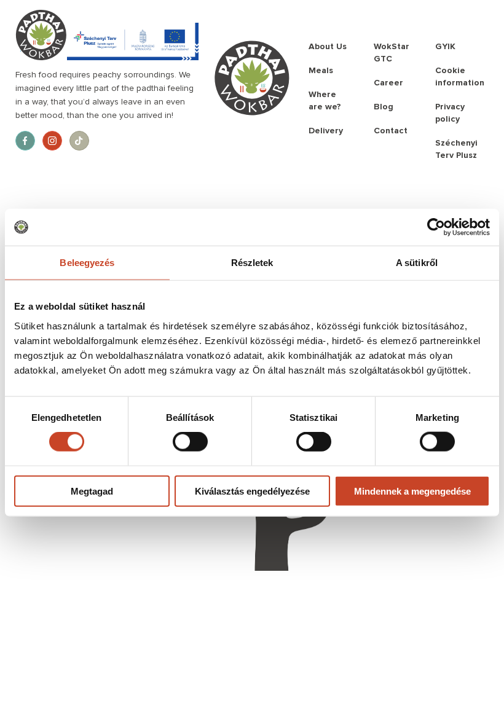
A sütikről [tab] (417, 262)
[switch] (190, 442)
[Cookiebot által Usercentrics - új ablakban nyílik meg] (436, 227)
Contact (391, 130)
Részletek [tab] (252, 262)
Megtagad (92, 490)
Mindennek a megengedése (412, 490)
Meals (321, 70)
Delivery (326, 130)
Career (388, 82)
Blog (383, 106)
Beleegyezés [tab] (87, 262)
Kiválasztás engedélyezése (252, 490)
